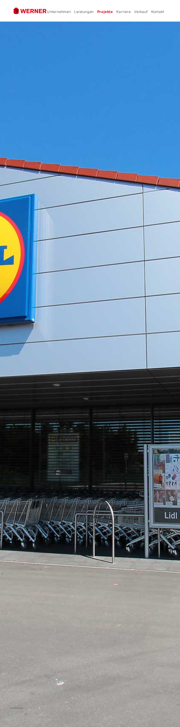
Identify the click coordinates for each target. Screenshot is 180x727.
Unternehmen (59, 11)
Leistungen (84, 11)
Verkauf (141, 11)
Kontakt (157, 11)
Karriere (123, 11)
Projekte (105, 11)
